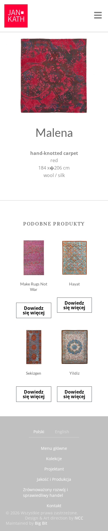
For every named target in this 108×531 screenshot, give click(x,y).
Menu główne (54, 448)
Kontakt (54, 505)
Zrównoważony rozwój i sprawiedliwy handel (45, 492)
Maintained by (26, 523)
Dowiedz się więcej (34, 310)
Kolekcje (54, 458)
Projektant (54, 469)
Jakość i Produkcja (54, 479)
